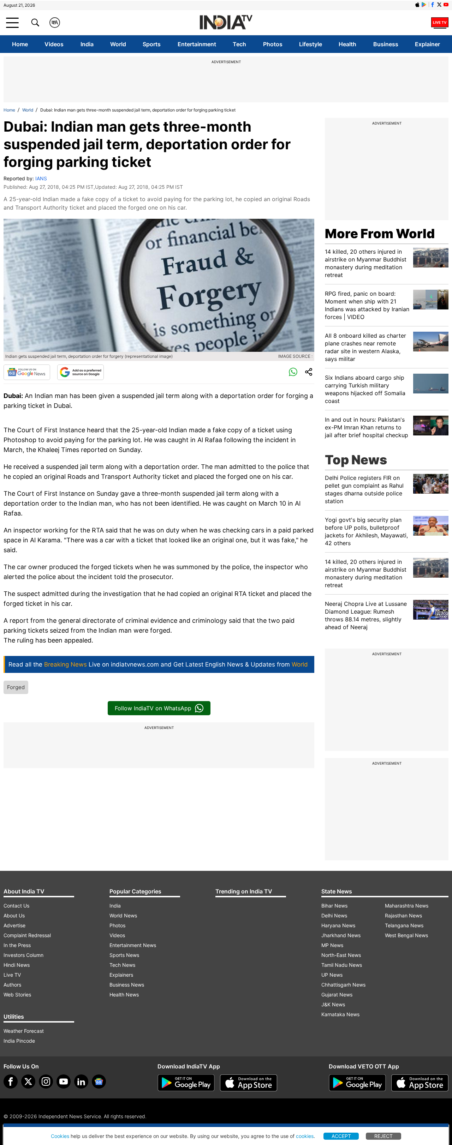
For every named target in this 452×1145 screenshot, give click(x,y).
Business (385, 44)
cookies (305, 1136)
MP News (332, 945)
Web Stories (17, 995)
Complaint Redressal (27, 935)
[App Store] (248, 1082)
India (87, 44)
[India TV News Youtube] (446, 4)
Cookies (60, 1136)
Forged (16, 687)
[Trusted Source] (80, 372)
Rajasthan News (403, 915)
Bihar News (334, 906)
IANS (41, 178)
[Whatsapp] (293, 372)
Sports (152, 44)
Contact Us (16, 906)
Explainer (427, 44)
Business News (126, 985)
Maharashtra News (406, 906)
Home (20, 44)
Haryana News (338, 925)
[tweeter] (28, 1081)
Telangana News (404, 925)
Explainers (121, 975)
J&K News (333, 1004)
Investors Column (23, 955)
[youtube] (63, 1081)
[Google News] (27, 372)
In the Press (17, 945)
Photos (272, 44)
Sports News (124, 955)
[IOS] (417, 4)
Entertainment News (132, 945)
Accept (341, 1136)
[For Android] (357, 1082)
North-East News (341, 955)
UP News (332, 975)
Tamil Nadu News (341, 965)
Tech (239, 44)
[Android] (424, 4)
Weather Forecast (24, 1031)
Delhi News (334, 915)
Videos (54, 44)
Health (347, 44)
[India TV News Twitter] (439, 4)
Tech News (122, 965)
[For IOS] (419, 1082)
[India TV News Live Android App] (186, 1082)
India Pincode (19, 1041)
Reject (383, 1136)
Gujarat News (336, 995)
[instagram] (46, 1081)
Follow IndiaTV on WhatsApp (153, 708)
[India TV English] (226, 22)
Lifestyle (310, 44)
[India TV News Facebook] (432, 4)
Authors (12, 985)
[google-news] (99, 1081)
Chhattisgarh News (343, 985)
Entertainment (197, 44)
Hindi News (17, 965)
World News (123, 915)
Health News (124, 995)
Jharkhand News (341, 935)
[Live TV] (439, 22)
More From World (380, 233)
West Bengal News (406, 935)
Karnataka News (340, 1014)
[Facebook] (11, 1081)
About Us (14, 915)
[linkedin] (81, 1081)
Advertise (14, 925)
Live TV (12, 975)
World (118, 44)
